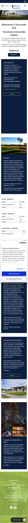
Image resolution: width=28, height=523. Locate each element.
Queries (12, 94)
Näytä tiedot (20, 268)
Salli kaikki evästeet (14, 273)
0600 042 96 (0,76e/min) (15, 496)
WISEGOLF (14, 54)
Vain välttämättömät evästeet (14, 278)
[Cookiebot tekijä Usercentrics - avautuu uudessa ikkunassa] (19, 243)
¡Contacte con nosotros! (14, 15)
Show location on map (14, 487)
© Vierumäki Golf (6, 515)
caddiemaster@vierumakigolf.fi (14, 497)
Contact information (14, 500)
